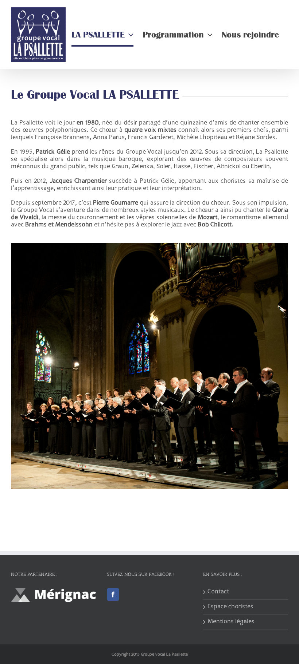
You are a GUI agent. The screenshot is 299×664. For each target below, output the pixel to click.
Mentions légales (231, 621)
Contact (218, 592)
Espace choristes (230, 607)
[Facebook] (113, 594)
